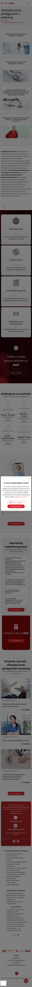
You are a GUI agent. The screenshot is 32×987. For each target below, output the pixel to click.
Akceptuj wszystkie (16, 506)
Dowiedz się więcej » (20, 497)
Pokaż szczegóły (17, 502)
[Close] (29, 478)
